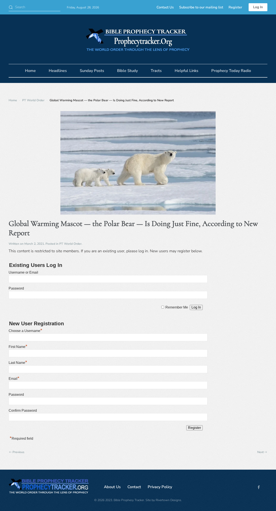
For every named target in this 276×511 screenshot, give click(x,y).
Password (16, 288)
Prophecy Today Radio (231, 70)
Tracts (156, 70)
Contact (134, 486)
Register (235, 7)
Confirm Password (23, 410)
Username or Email (23, 272)
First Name (18, 347)
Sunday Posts (92, 70)
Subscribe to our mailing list (201, 7)
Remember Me (176, 307)
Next (260, 452)
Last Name (18, 363)
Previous (18, 452)
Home (30, 70)
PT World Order (70, 244)
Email (14, 378)
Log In (258, 7)
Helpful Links (186, 70)
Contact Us (165, 7)
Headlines (58, 70)
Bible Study (127, 70)
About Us (112, 486)
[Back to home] (138, 39)
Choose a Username (25, 331)
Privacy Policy (160, 486)
